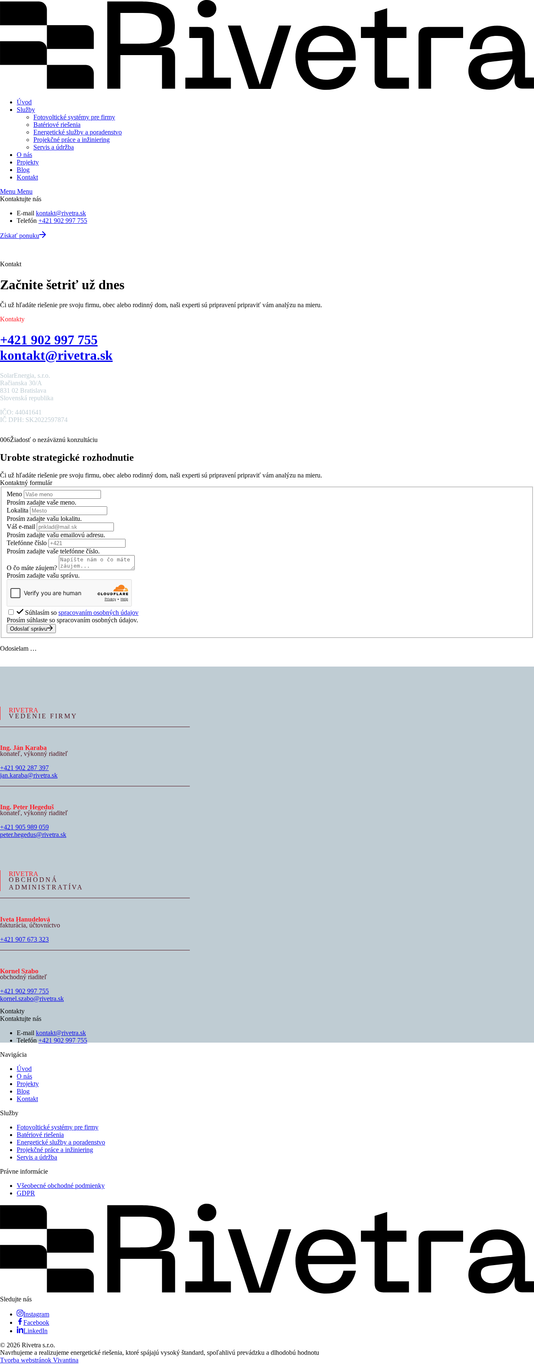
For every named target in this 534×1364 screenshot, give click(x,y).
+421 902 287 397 (24, 767)
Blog (23, 169)
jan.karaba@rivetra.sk (29, 775)
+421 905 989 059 (24, 827)
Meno (14, 494)
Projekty (28, 162)
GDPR (26, 1193)
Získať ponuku (19, 235)
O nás (24, 154)
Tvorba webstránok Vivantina (39, 1360)
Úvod (24, 102)
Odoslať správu (28, 629)
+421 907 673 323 (24, 939)
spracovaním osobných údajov (98, 612)
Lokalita (17, 510)
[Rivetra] (267, 87)
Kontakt (27, 177)
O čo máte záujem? (32, 567)
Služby (26, 109)
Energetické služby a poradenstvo (77, 132)
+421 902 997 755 (62, 220)
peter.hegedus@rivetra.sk (33, 834)
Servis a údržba (53, 147)
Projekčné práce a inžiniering (71, 139)
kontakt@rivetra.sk (61, 213)
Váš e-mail (21, 526)
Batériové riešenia (57, 124)
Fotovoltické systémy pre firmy (74, 117)
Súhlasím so (82, 612)
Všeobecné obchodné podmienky (61, 1185)
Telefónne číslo (27, 542)
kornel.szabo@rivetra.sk (32, 998)
